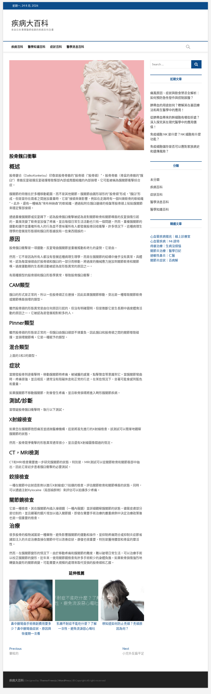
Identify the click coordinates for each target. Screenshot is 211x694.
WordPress (64, 680)
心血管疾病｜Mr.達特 (164, 241)
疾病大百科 (29, 23)
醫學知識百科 (36, 46)
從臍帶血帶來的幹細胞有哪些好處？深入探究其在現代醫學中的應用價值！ (175, 122)
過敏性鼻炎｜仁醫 (162, 255)
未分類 (154, 179)
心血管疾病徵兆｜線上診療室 (170, 236)
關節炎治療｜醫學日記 (165, 250)
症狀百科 (56, 46)
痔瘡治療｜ (158, 246)
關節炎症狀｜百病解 (164, 260)
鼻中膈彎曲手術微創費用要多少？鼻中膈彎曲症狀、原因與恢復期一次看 (31, 628)
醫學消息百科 (75, 46)
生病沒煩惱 (173, 246)
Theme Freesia (48, 680)
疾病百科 (17, 46)
